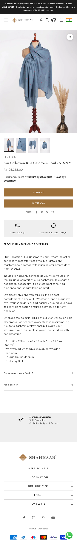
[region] (38, 420)
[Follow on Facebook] (24, 518)
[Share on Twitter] (41, 212)
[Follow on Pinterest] (43, 518)
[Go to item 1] (9, 145)
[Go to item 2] (21, 145)
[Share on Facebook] (36, 212)
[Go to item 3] (33, 145)
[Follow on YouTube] (53, 518)
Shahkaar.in (43, 528)
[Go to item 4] (45, 145)
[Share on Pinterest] (47, 212)
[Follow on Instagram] (34, 518)
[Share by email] (52, 212)
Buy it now (38, 203)
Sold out (38, 192)
